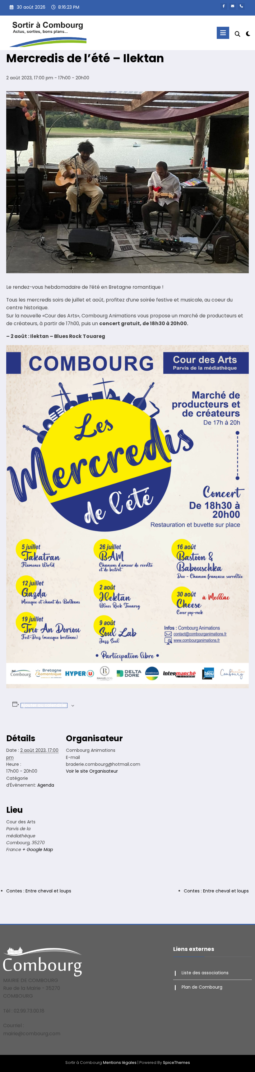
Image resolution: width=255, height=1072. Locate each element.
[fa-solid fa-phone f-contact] (241, 6)
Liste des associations (205, 973)
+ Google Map (37, 849)
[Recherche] (237, 34)
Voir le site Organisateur (92, 771)
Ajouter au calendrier (44, 705)
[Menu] (223, 33)
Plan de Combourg (202, 987)
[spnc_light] (248, 34)
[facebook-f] (223, 6)
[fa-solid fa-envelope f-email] (232, 6)
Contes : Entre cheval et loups (38, 891)
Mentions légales (120, 1062)
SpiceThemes (176, 1062)
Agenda (45, 785)
